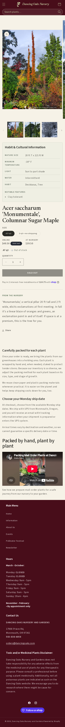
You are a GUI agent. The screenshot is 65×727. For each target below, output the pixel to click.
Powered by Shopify (52, 721)
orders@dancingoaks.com (20, 643)
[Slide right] (61, 130)
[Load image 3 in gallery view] (49, 130)
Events (9, 534)
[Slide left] (3, 130)
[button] (3, 4)
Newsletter (11, 547)
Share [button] (8, 330)
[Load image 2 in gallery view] (32, 130)
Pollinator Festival (15, 540)
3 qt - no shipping (29, 234)
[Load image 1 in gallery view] (15, 130)
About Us (10, 527)
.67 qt (10, 234)
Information (12, 520)
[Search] (59, 12)
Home (9, 513)
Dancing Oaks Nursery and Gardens (27, 721)
